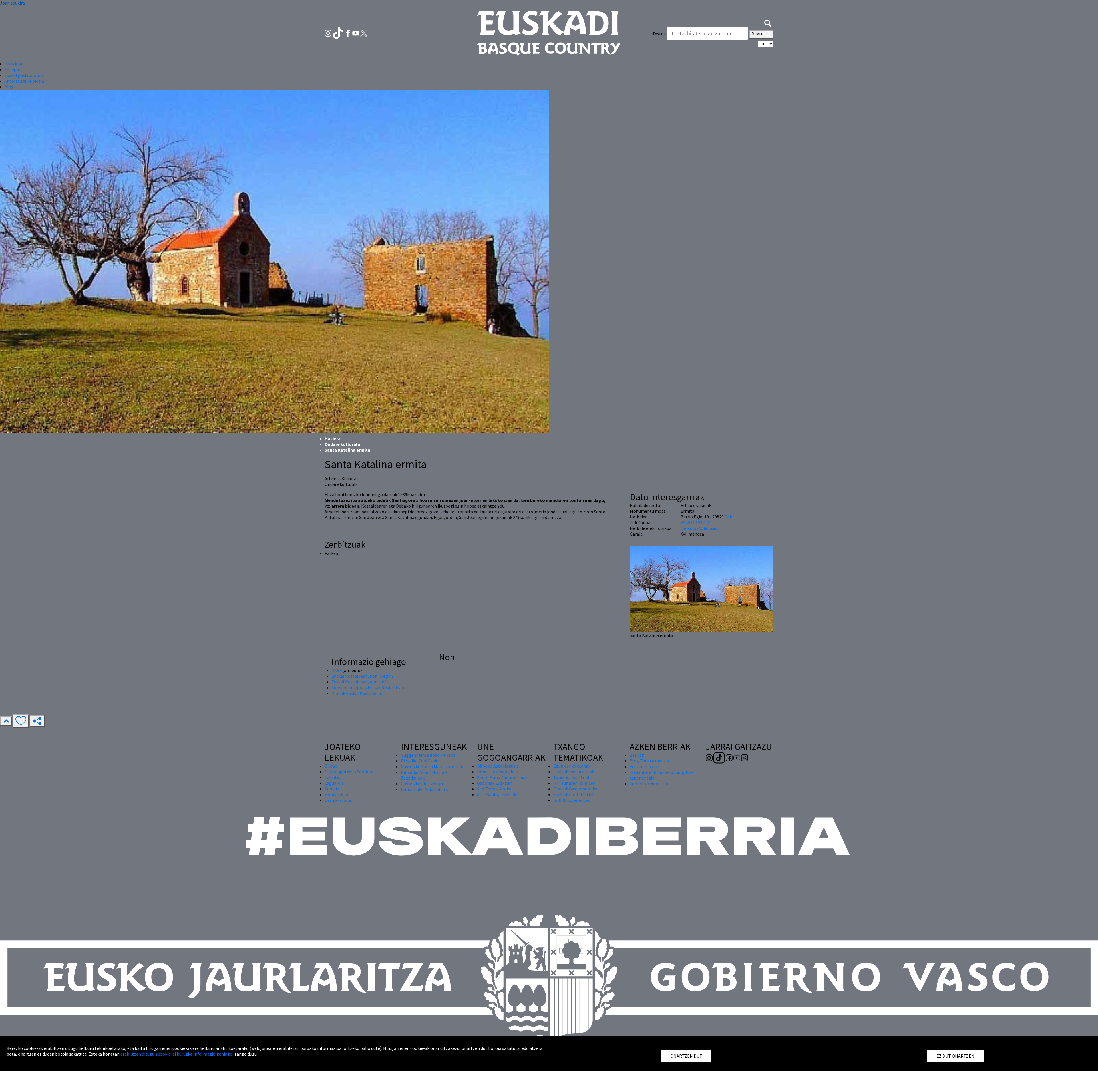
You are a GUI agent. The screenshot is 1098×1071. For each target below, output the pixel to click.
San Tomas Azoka (494, 789)
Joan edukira (12, 3)
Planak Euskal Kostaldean (356, 693)
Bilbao (331, 766)
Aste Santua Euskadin (498, 794)
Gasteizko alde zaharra (423, 783)
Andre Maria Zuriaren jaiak (502, 777)
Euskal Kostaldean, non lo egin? (362, 676)
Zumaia (332, 789)
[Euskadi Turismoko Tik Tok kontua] (338, 32)
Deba (730, 517)
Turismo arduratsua (649, 783)
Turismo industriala (572, 777)
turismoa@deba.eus (700, 528)
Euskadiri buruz (644, 766)
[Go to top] (6, 721)
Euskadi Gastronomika (575, 789)
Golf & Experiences (571, 800)
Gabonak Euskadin (495, 783)
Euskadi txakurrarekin (574, 771)
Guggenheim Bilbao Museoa (428, 755)
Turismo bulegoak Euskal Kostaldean (367, 687)
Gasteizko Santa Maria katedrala (432, 766)
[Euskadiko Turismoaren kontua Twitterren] (363, 32)
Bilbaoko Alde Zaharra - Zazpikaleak (424, 775)
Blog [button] (9, 87)
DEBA (336, 670)
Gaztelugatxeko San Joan (350, 771)
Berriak (637, 755)
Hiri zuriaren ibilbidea (574, 783)
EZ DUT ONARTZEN (955, 1056)
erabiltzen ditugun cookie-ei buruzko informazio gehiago (176, 1054)
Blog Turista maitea (649, 761)
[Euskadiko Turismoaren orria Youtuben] (356, 32)
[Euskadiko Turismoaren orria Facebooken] (348, 32)
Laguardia (334, 783)
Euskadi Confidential (573, 794)
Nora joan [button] (13, 64)
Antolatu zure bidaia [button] (24, 81)
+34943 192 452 (695, 522)
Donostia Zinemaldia (497, 771)
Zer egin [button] (12, 69)
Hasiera (333, 438)
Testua (659, 34)
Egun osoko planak (571, 766)
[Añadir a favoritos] (21, 721)
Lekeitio (333, 777)
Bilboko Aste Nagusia (498, 766)
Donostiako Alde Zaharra (425, 789)
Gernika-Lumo (339, 800)
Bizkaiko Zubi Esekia (421, 761)
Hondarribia (336, 794)
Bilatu (757, 34)
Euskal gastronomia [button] (24, 75)
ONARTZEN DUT (686, 1056)
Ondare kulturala (342, 444)
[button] (767, 22)
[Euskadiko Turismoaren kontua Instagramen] (328, 32)
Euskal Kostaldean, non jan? (358, 682)
